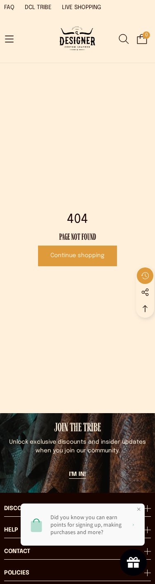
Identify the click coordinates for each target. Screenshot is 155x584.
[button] (9, 39)
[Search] (124, 39)
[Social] (145, 292)
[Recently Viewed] (145, 275)
